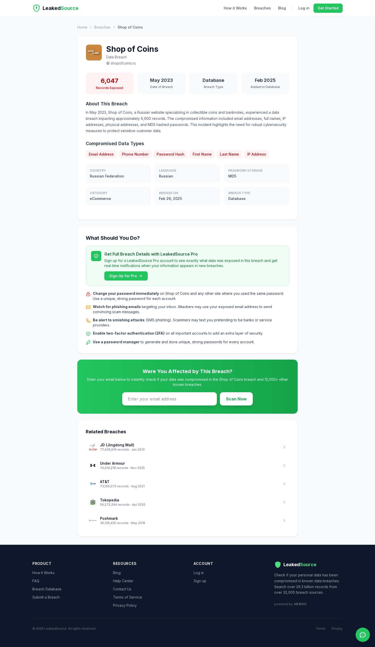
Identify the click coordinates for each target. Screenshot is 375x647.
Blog (282, 8)
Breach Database (46, 589)
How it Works (235, 8)
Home (82, 27)
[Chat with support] (363, 635)
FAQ (35, 581)
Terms (321, 628)
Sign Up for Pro (123, 276)
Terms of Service (127, 597)
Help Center (123, 581)
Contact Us (122, 589)
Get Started (328, 8)
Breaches (262, 8)
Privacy (337, 628)
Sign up (200, 581)
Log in (303, 8)
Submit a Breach (46, 597)
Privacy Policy (125, 605)
